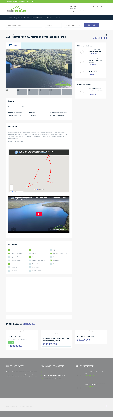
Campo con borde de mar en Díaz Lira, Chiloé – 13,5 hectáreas (96, 60)
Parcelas (21, 34)
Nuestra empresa (37, 18)
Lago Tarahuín (60, 115)
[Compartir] (105, 35)
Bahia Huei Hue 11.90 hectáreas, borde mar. (95, 372)
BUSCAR (91, 25)
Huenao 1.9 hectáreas (15, 336)
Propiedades (18, 18)
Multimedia (48, 18)
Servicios (26, 18)
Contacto (57, 18)
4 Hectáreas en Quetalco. (85, 336)
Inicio (10, 18)
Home (7, 34)
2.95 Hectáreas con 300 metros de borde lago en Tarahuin (95, 90)
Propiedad (14, 34)
